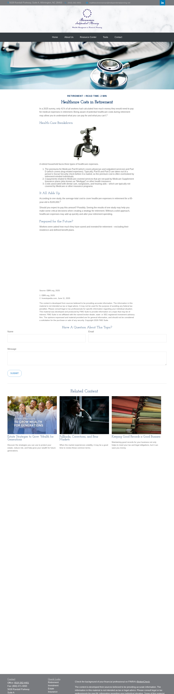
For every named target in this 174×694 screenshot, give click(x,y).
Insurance (53, 692)
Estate (51, 688)
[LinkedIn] (162, 2)
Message (11, 349)
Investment (53, 685)
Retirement (53, 682)
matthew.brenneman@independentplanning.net (109, 3)
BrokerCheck (143, 682)
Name (10, 331)
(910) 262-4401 (74, 3)
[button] (55, 37)
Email (91, 331)
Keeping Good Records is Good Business (136, 436)
